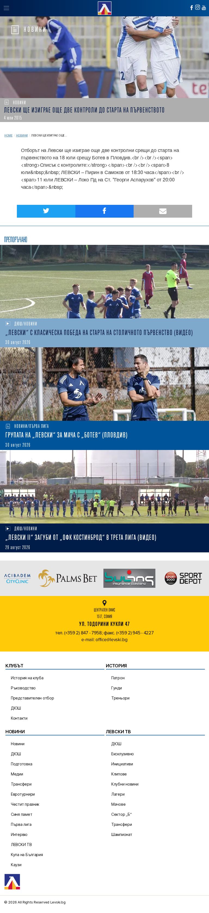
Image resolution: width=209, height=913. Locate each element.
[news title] (104, 281)
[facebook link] (191, 7)
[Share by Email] (163, 211)
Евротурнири (23, 794)
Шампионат (121, 834)
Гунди (116, 688)
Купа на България (27, 854)
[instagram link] (197, 7)
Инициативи (122, 764)
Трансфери (21, 784)
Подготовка (21, 764)
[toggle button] (6, 8)
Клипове (119, 774)
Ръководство (23, 688)
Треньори (120, 698)
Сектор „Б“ (121, 814)
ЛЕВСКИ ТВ (21, 844)
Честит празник (25, 804)
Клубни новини (125, 784)
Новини (22, 135)
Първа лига (21, 824)
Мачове (118, 804)
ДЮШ (16, 708)
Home (8, 135)
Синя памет (21, 814)
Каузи (16, 864)
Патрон (117, 677)
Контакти (19, 718)
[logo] (104, 7)
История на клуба (27, 677)
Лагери (117, 794)
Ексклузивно (122, 753)
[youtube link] (203, 7)
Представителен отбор (32, 698)
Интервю (19, 834)
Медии (17, 774)
